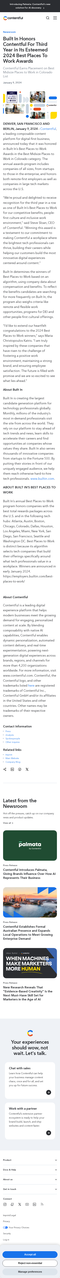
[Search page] (46, 18)
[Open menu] (53, 18)
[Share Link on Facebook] (20, 769)
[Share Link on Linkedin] (12, 769)
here (31, 685)
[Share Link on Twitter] (27, 769)
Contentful (48, 129)
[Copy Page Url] (5, 769)
